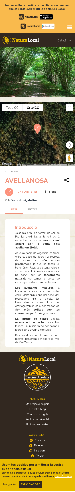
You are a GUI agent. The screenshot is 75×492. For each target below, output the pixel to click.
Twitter (40, 455)
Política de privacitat (37, 419)
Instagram (40, 450)
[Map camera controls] (69, 145)
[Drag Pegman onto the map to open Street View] (69, 158)
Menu (69, 27)
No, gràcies (10, 484)
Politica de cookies (37, 424)
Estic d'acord (30, 484)
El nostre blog (37, 409)
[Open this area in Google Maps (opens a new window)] (7, 163)
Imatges (32, 209)
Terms (71, 165)
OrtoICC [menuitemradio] (33, 108)
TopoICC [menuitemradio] (12, 108)
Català (62, 40)
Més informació (63, 476)
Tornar (13, 171)
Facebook (40, 445)
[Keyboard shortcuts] (19, 165)
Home (21, 40)
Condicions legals (37, 414)
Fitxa (14, 209)
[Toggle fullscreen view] (69, 107)
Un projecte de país (37, 404)
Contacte (40, 440)
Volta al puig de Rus (24, 200)
